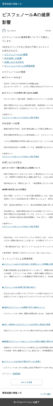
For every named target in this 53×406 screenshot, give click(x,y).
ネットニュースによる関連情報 (19, 65)
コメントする (26, 382)
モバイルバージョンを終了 (26, 402)
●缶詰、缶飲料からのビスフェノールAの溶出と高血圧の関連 (26, 324)
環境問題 (16, 373)
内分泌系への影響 (13, 58)
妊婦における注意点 (14, 62)
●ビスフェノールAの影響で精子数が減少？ (19, 287)
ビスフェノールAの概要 (16, 54)
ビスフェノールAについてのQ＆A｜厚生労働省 (20, 118)
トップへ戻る (45, 394)
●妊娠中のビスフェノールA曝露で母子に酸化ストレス (23, 307)
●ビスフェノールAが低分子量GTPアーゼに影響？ (21, 361)
